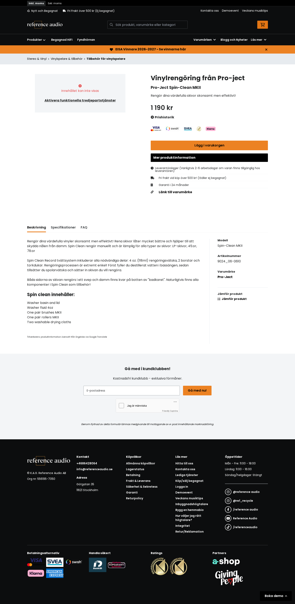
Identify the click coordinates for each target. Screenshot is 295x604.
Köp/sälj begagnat (189, 481)
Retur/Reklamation (189, 532)
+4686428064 (86, 463)
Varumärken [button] (202, 40)
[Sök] (111, 25)
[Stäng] (266, 49)
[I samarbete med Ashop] (226, 562)
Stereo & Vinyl (37, 59)
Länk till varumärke (175, 192)
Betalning (133, 475)
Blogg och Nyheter (234, 40)
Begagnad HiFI (61, 40)
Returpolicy (134, 498)
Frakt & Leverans (138, 481)
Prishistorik (164, 117)
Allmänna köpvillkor (140, 463)
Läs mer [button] (256, 40)
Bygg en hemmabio (189, 510)
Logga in (181, 487)
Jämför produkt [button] (234, 299)
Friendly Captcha (170, 411)
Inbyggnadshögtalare (191, 504)
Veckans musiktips (255, 11)
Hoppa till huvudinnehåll (146, 5)
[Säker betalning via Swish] (73, 562)
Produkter (34, 40)
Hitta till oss (184, 463)
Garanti (132, 492)
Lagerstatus (135, 469)
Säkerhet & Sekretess (142, 487)
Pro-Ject (225, 277)
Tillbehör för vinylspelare (105, 59)
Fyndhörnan (86, 40)
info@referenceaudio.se (94, 469)
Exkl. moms (55, 3)
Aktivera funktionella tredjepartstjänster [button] (80, 100)
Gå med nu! (197, 390)
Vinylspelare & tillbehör (66, 59)
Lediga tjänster (186, 475)
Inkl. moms (36, 3)
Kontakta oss (210, 11)
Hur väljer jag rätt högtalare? (188, 518)
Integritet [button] (182, 526)
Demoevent (230, 11)
